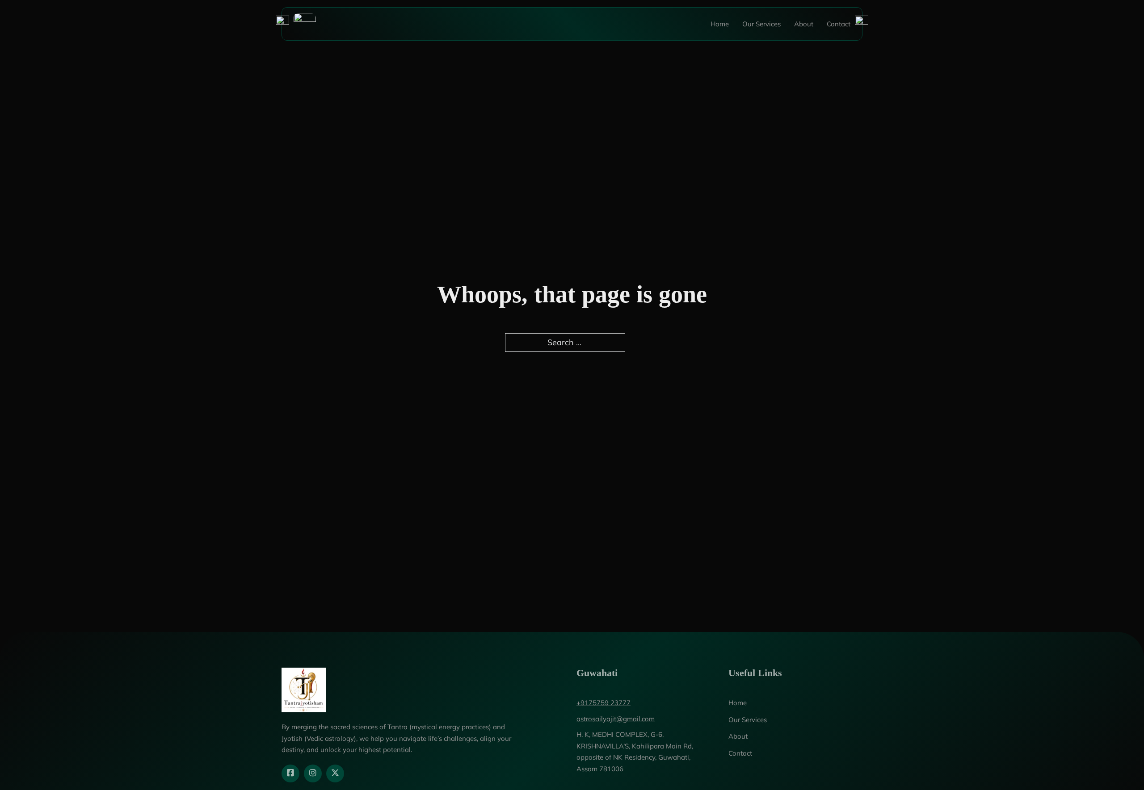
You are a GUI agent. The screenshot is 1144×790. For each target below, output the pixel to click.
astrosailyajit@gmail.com (615, 719)
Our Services (761, 24)
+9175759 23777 (603, 702)
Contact (838, 24)
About (803, 24)
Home (720, 24)
